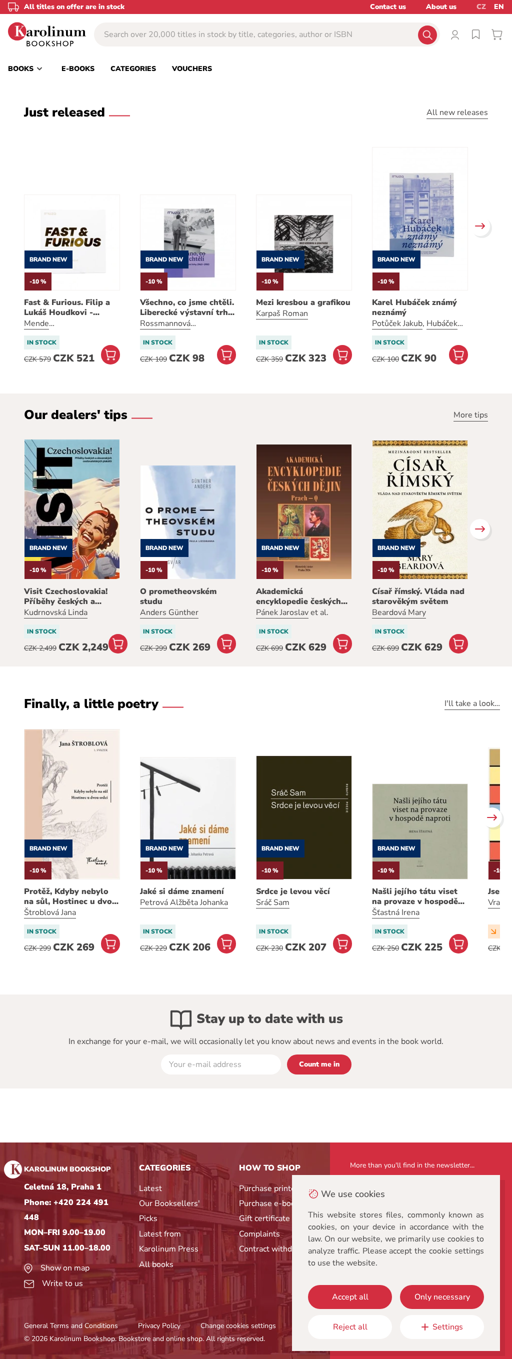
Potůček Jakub (397, 323)
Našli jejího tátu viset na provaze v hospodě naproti (415, 896)
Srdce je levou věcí (293, 891)
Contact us (388, 7)
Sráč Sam (273, 902)
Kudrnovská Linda (56, 612)
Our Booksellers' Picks (169, 1211)
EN (499, 7)
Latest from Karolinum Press (168, 1241)
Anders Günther (169, 612)
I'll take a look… (472, 703)
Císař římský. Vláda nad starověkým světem (418, 596)
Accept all (350, 1297)
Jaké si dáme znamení (182, 891)
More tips (471, 415)
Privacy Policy (159, 1325)
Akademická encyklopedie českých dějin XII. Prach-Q (298, 596)
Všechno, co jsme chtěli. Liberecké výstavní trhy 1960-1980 (187, 308)
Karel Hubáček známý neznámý (414, 308)
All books (156, 1264)
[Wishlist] (476, 35)
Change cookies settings (238, 1325)
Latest (150, 1188)
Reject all (350, 1327)
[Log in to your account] (455, 35)
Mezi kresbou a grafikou (303, 303)
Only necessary (442, 1297)
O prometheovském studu (178, 596)
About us (441, 7)
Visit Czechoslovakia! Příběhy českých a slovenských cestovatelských (66, 596)
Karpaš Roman (282, 313)
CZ (481, 7)
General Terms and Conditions (71, 1325)
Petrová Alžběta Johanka (184, 902)
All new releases (457, 112)
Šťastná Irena (396, 912)
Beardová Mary (399, 612)
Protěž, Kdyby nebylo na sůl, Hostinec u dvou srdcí (70, 896)
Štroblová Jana (50, 912)
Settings (447, 1327)
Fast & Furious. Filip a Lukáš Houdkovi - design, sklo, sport (67, 308)
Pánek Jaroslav (282, 612)
